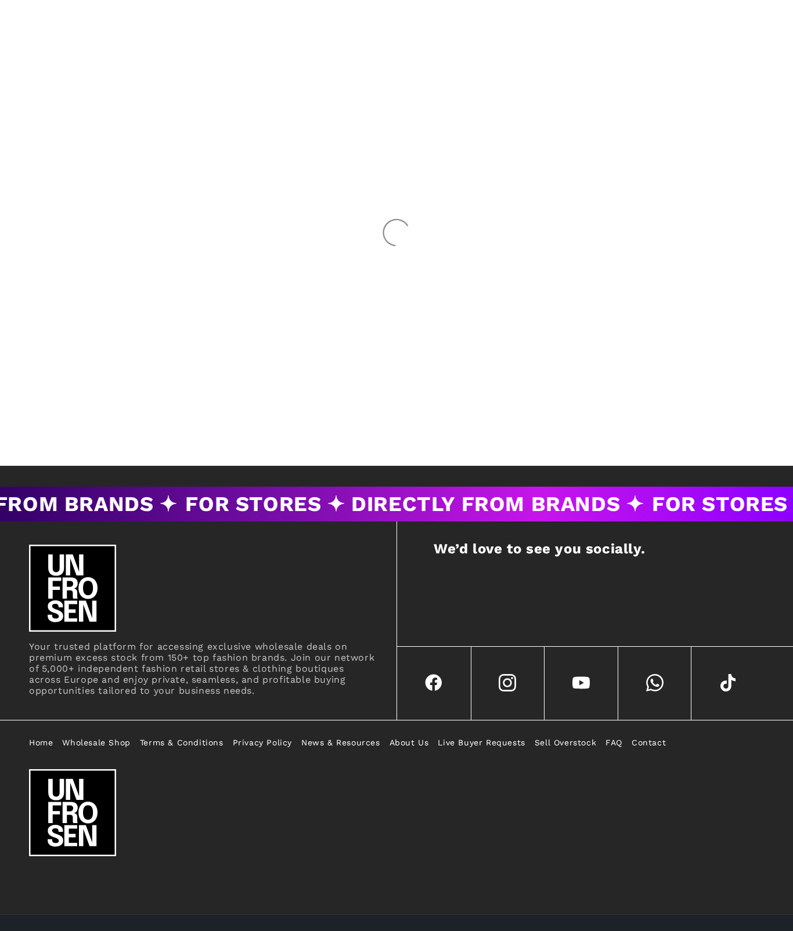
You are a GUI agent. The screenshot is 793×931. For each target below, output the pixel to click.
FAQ (613, 742)
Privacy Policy (262, 742)
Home (41, 742)
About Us (409, 742)
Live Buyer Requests (481, 742)
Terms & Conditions (182, 742)
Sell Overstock (565, 742)
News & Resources (340, 742)
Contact (649, 742)
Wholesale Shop (96, 742)
